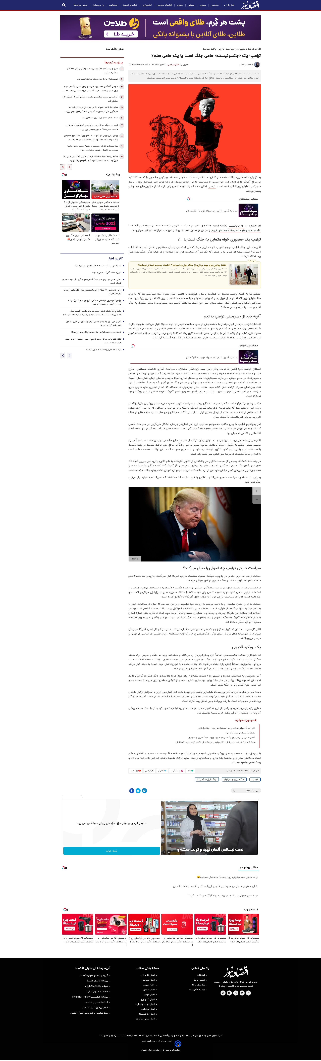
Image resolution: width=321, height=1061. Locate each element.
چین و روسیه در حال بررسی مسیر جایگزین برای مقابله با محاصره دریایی (92, 70)
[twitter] (242, 993)
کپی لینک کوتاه (252, 790)
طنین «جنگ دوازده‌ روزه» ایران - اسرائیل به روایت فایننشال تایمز (226, 728)
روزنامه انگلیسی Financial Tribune (90, 997)
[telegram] (229, 993)
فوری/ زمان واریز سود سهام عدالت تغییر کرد (97, 79)
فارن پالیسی (236, 226)
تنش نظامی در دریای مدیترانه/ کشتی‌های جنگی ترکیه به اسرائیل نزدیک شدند (91, 281)
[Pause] (165, 852)
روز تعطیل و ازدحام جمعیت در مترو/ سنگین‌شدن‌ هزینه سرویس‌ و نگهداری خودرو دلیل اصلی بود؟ (92, 148)
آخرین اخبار (115, 259)
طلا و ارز (230, 5)
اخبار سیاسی (173, 64)
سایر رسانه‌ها (80, 5)
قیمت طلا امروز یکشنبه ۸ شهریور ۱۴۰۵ (103, 349)
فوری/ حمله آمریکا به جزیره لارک (106, 272)
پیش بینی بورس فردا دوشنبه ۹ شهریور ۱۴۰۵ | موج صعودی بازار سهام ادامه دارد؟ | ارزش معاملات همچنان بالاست (91, 137)
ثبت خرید (111, 851)
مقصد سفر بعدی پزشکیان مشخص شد (100, 117)
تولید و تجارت (130, 5)
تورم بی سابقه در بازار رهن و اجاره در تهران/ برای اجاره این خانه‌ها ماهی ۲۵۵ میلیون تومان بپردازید (92, 127)
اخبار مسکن (149, 989)
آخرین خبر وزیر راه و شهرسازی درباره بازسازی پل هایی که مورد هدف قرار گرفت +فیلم (93, 323)
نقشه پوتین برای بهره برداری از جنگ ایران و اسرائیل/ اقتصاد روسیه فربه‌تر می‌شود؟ (182, 265)
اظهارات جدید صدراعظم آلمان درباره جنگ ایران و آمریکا (96, 332)
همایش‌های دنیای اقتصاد (95, 1007)
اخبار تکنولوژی (147, 999)
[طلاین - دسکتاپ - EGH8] (160, 27)
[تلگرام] (144, 790)
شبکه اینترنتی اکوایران (96, 986)
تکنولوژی (147, 5)
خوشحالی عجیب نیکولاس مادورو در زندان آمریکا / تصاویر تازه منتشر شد (90, 99)
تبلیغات (201, 975)
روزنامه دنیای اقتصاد (97, 980)
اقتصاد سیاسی (164, 5)
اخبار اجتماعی (148, 1009)
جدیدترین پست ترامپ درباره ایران (240, 732)
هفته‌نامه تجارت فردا (97, 991)
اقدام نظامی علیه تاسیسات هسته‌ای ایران (235, 230)
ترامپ (212, 186)
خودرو (180, 5)
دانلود (135, 559)
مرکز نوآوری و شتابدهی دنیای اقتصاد (89, 1013)
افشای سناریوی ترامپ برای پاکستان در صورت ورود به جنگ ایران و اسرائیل (221, 737)
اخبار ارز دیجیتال (146, 1014)
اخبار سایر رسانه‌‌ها (145, 1018)
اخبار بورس (149, 984)
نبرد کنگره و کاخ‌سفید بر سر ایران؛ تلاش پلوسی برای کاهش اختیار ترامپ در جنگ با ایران (215, 742)
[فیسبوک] (131, 790)
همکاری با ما (198, 984)
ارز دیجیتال (98, 5)
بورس (203, 5)
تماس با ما (199, 980)
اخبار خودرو (149, 994)
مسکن (191, 5)
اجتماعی (113, 5)
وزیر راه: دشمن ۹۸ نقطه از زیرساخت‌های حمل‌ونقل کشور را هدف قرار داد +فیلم (92, 292)
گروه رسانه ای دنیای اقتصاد (94, 975)
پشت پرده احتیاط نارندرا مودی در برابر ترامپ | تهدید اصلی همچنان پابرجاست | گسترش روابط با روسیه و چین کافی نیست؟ (92, 313)
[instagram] (236, 993)
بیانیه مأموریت (197, 989)
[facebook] (248, 993)
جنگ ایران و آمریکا (206, 779)
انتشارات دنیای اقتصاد (96, 1002)
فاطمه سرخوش (246, 64)
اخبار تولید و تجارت (145, 1004)
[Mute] (169, 852)
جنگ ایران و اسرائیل (234, 779)
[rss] (223, 993)
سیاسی (215, 5)
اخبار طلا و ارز (148, 975)
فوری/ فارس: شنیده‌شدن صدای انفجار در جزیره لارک (97, 265)
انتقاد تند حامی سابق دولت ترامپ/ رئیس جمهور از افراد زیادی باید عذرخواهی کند (93, 341)
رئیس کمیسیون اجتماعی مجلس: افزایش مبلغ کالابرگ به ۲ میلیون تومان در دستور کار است (94, 302)
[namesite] (250, 5)
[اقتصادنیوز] (235, 972)
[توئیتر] (138, 790)
